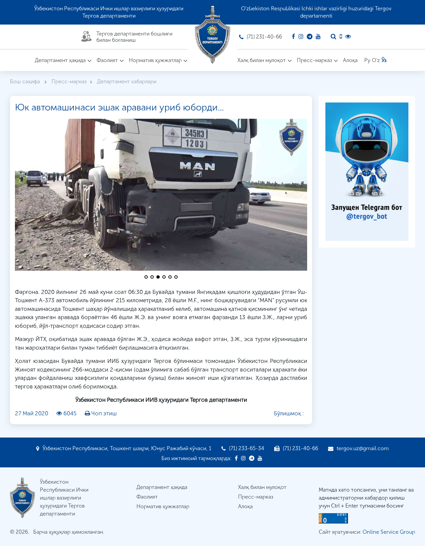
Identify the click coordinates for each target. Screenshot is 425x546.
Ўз (384, 60)
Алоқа (350, 60)
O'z (376, 60)
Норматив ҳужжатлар (155, 60)
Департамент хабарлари (126, 81)
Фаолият (107, 60)
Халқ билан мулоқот (261, 60)
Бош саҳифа (25, 81)
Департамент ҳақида (60, 60)
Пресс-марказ (314, 60)
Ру (367, 60)
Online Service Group (389, 532)
